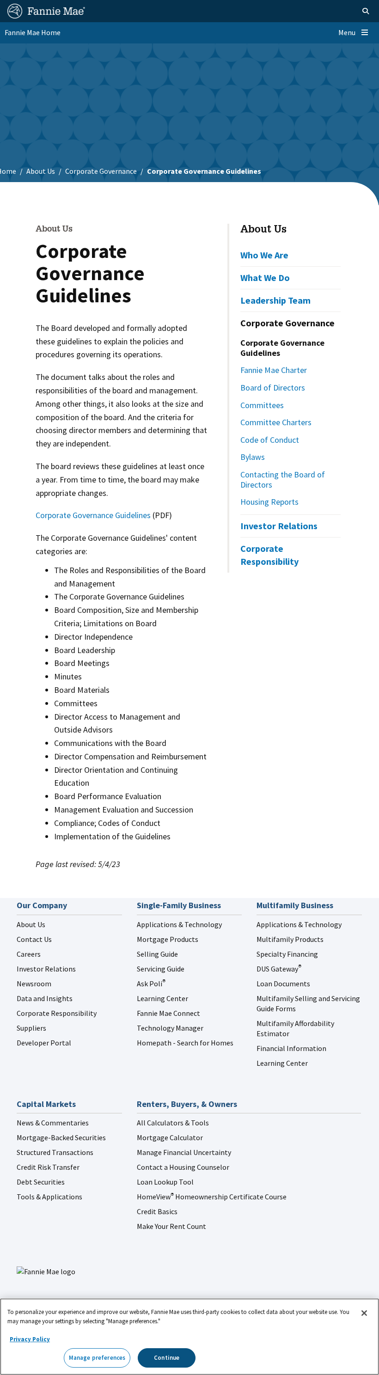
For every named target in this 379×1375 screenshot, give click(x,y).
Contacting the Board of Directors (282, 479)
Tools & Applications (49, 1196)
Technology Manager (170, 1028)
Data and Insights (45, 998)
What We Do (265, 277)
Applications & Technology (179, 924)
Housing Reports (269, 501)
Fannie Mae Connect (168, 1013)
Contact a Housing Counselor (183, 1167)
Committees (262, 405)
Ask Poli (151, 983)
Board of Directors (272, 387)
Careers (29, 954)
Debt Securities (41, 1181)
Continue (166, 1358)
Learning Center (162, 998)
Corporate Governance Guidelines (94, 515)
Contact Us (34, 939)
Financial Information (291, 1048)
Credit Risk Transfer (48, 1167)
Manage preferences (97, 1358)
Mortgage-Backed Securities (61, 1137)
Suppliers (31, 1028)
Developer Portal (44, 1042)
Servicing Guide (160, 968)
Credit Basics (157, 1211)
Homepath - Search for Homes (185, 1042)
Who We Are (264, 255)
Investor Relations (279, 526)
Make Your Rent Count (171, 1226)
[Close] (364, 1313)
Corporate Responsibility (269, 555)
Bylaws (252, 457)
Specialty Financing (287, 954)
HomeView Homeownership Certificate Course (212, 1196)
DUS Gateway (279, 968)
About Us (40, 171)
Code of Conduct (269, 439)
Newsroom (34, 983)
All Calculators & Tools (173, 1122)
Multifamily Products (290, 939)
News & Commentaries (53, 1122)
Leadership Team (275, 300)
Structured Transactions (55, 1152)
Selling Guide (157, 954)
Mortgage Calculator (170, 1137)
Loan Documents (283, 983)
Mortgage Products (167, 939)
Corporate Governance (101, 171)
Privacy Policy (30, 1339)
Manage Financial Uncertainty (184, 1152)
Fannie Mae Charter (273, 370)
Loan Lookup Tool (165, 1181)
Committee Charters (276, 422)
